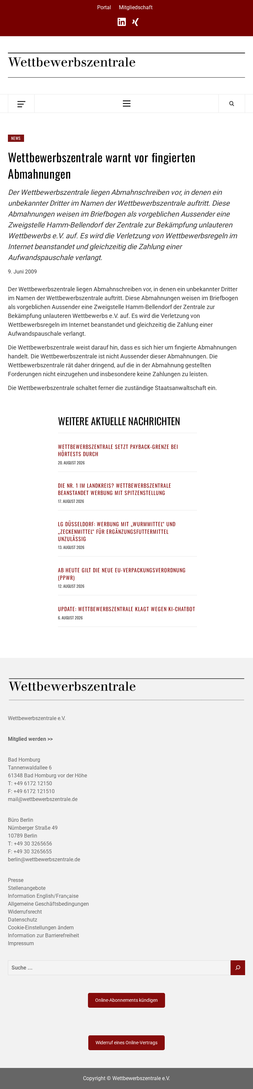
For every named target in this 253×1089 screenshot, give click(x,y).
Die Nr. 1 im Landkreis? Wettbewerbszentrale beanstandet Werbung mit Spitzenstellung (114, 489)
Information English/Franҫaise (43, 896)
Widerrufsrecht (25, 912)
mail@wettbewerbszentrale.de (42, 799)
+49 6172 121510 (34, 791)
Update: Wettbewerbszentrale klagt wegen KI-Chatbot (126, 609)
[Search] (231, 103)
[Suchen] (238, 967)
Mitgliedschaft (136, 7)
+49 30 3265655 (33, 851)
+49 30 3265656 (33, 844)
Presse (15, 880)
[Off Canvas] (21, 103)
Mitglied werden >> (30, 739)
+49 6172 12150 (33, 783)
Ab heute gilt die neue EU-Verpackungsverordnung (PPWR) (122, 573)
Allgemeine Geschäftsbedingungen (48, 904)
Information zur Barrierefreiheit (43, 935)
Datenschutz (22, 920)
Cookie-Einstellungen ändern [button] (41, 927)
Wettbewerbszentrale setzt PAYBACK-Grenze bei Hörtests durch (118, 450)
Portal (104, 7)
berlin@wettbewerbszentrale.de (44, 859)
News (16, 138)
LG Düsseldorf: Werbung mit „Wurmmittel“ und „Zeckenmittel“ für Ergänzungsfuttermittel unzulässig (117, 531)
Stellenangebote (26, 888)
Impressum (21, 943)
